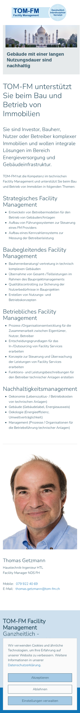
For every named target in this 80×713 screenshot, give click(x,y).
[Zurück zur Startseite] (40, 12)
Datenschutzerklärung (24, 665)
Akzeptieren (40, 677)
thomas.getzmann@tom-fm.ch (38, 589)
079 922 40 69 (27, 584)
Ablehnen (40, 689)
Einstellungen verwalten (40, 701)
